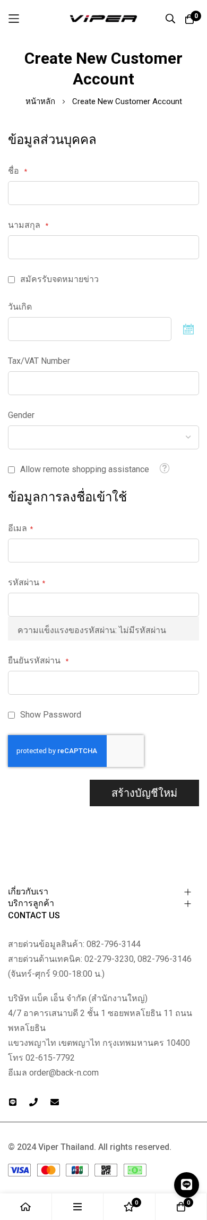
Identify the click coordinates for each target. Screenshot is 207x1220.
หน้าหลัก (41, 101)
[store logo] (103, 19)
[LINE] (186, 1185)
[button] (164, 468)
